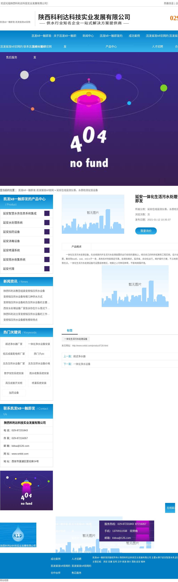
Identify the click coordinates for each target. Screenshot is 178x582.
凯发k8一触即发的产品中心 (111, 37)
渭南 (134, 562)
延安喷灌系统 (11, 250)
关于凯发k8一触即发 (65, 37)
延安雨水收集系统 (14, 259)
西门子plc (39, 353)
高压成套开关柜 (13, 383)
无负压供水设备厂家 (14, 363)
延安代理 (8, 268)
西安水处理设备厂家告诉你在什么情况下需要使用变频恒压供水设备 (26, 308)
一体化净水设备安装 (39, 344)
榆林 (143, 562)
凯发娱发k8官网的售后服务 (11, 48)
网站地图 (4, 580)
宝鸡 (115, 562)
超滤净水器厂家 (13, 344)
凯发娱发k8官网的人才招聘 (157, 37)
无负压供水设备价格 (39, 363)
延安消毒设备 (11, 241)
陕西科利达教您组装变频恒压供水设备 (24, 290)
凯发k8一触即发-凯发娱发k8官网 (15, 22)
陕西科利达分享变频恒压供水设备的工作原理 (26, 314)
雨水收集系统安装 (39, 373)
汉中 (120, 562)
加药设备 (14, 392)
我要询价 (146, 230)
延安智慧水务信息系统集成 (20, 213)
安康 (110, 562)
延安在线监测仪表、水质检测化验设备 (77, 190)
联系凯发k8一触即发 (34, 48)
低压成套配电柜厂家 (14, 353)
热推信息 (169, 3)
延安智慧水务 (168, 557)
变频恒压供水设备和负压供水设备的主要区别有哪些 (26, 302)
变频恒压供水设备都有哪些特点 (20, 319)
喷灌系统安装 (39, 383)
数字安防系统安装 (14, 373)
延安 (138, 562)
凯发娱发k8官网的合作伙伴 (60, 569)
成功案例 (134, 35)
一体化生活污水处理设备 (75, 339)
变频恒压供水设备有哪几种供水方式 (22, 296)
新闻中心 (88, 35)
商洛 (124, 562)
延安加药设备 (11, 231)
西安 (105, 562)
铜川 (129, 562)
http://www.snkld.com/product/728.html (90, 345)
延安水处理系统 (13, 222)
